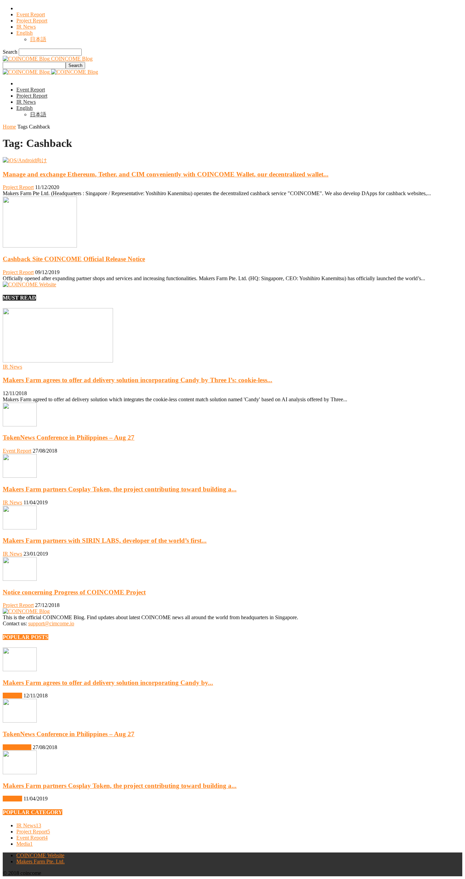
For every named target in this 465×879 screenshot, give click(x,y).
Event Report (30, 14)
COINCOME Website (40, 855)
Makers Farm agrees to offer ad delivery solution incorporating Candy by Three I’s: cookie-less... (137, 380)
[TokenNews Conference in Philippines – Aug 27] (20, 424)
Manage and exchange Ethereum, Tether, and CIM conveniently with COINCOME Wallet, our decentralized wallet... (165, 174)
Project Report (31, 20)
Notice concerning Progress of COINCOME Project (74, 592)
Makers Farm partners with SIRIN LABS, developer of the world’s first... (105, 540)
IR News (26, 27)
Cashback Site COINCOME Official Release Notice (74, 259)
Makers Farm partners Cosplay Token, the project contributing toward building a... (120, 489)
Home (9, 127)
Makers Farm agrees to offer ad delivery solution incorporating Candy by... (108, 682)
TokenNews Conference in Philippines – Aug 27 (68, 437)
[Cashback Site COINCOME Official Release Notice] (40, 246)
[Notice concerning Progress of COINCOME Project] (20, 579)
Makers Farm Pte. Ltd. (40, 861)
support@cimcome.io (51, 623)
